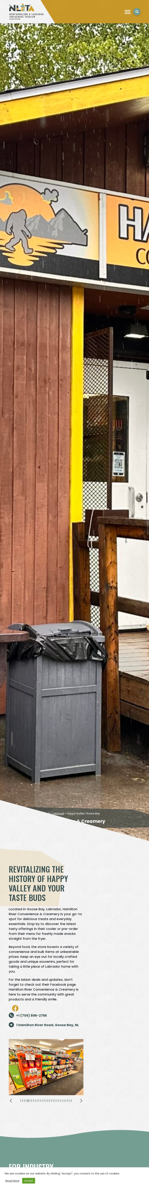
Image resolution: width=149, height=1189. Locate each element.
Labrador (58, 813)
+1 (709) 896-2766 (31, 1015)
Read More (12, 1180)
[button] (11, 1100)
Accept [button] (28, 1180)
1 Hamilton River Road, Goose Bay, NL (47, 1025)
